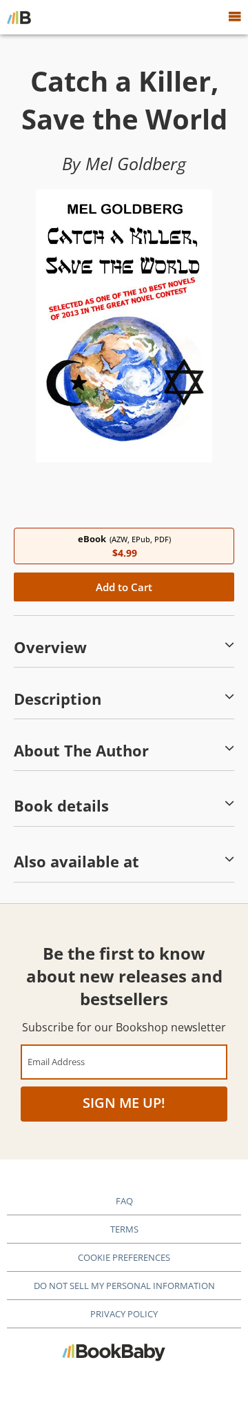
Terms (124, 1229)
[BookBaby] (19, 17)
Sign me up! (124, 1102)
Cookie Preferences (124, 1257)
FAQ (124, 1201)
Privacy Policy (124, 1314)
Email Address (56, 1061)
